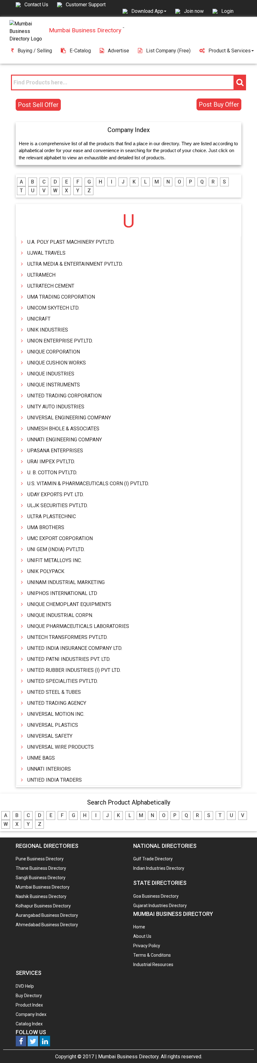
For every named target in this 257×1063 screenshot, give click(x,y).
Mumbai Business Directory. (129, 1057)
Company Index (31, 1014)
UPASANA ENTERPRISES (55, 451)
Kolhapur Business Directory (43, 905)
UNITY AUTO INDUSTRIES (55, 407)
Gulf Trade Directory (153, 858)
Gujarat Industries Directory (160, 905)
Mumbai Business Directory (43, 887)
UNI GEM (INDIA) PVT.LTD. (56, 549)
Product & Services (229, 51)
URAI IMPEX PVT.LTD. (51, 462)
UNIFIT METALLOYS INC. (54, 560)
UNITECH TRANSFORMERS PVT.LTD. (67, 637)
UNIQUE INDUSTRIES (50, 374)
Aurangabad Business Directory (47, 915)
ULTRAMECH (41, 275)
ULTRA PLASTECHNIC (51, 516)
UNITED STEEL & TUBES (54, 692)
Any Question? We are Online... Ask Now (242, 1048)
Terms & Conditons (152, 955)
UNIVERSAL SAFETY (49, 736)
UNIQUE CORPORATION (53, 352)
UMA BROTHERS (45, 527)
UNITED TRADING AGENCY (56, 703)
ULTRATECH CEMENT (50, 286)
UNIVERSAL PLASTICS (52, 725)
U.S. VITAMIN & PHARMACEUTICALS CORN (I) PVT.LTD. (88, 483)
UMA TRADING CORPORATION (61, 297)
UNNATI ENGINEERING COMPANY (64, 440)
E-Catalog (80, 51)
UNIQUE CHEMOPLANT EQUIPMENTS (69, 604)
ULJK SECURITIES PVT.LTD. (57, 505)
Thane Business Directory (41, 868)
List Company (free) (168, 51)
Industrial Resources (153, 964)
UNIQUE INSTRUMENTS (53, 385)
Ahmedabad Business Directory (47, 924)
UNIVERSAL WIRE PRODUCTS (60, 747)
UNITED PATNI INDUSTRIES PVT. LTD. (68, 659)
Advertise (118, 51)
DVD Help (25, 986)
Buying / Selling (35, 51)
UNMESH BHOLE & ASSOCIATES (63, 429)
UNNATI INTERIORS (49, 769)
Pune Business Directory (40, 858)
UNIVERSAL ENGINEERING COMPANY (69, 418)
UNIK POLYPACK (45, 571)
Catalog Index (29, 1023)
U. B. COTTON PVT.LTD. (52, 473)
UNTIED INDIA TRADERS (54, 780)
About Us (142, 936)
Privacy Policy (146, 945)
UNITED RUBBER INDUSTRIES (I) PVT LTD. (74, 670)
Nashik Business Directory (41, 896)
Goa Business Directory (156, 896)
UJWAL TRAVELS (46, 253)
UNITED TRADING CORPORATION (64, 396)
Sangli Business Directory (41, 877)
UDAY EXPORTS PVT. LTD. (55, 494)
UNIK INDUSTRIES (47, 330)
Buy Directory (29, 995)
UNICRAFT (38, 319)
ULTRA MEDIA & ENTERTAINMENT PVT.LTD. (75, 264)
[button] (148, 11)
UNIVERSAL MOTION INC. (55, 714)
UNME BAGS (41, 758)
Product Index (29, 1004)
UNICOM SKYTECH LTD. (53, 308)
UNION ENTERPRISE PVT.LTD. (60, 341)
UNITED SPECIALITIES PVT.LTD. (62, 681)
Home (139, 926)
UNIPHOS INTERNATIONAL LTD (62, 593)
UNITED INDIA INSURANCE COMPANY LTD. (74, 648)
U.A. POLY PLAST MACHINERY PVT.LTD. (70, 242)
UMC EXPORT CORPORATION (60, 538)
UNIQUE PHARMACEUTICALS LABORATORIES (78, 626)
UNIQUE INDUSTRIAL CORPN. (60, 615)
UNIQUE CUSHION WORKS (56, 363)
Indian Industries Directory (158, 868)
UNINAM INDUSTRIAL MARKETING (66, 582)
